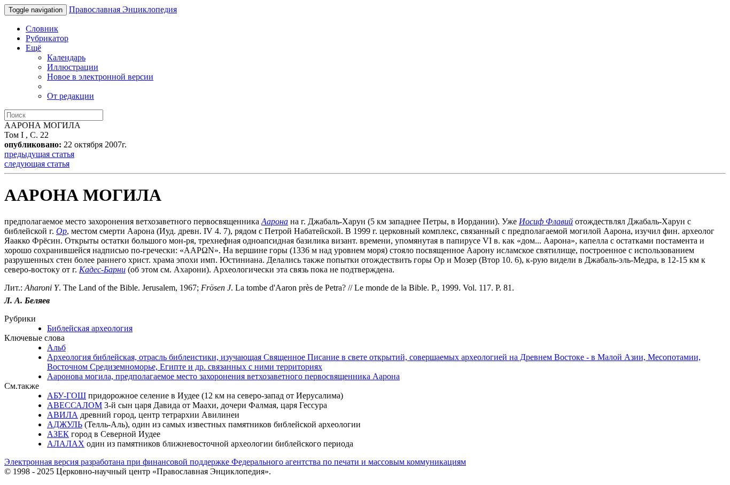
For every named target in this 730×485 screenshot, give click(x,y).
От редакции (70, 95)
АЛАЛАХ (65, 443)
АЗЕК (58, 434)
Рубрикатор (47, 38)
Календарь (66, 57)
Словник (42, 28)
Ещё (33, 47)
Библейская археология (90, 328)
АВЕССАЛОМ (74, 405)
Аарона (274, 221)
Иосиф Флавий (546, 221)
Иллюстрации (72, 67)
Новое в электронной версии (100, 76)
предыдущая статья (39, 154)
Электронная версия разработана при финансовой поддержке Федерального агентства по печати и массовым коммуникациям (235, 461)
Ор (61, 231)
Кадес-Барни (102, 269)
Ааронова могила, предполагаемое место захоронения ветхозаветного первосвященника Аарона (223, 376)
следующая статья (36, 163)
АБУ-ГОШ (66, 395)
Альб (56, 347)
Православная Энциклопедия (123, 9)
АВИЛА (62, 414)
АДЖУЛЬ (64, 424)
